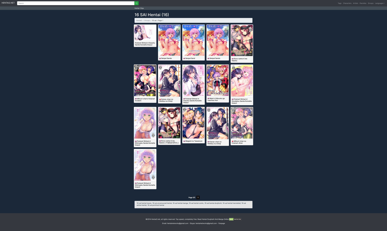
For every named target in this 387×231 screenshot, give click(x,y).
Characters (347, 3)
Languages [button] (379, 3)
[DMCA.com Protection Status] (235, 219)
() (152, 14)
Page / (192, 197)
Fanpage (221, 223)
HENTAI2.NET (8, 3)
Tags (339, 3)
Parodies (363, 3)
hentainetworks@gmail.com (177, 223)
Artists (355, 3)
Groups (370, 3)
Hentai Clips (139, 8)
